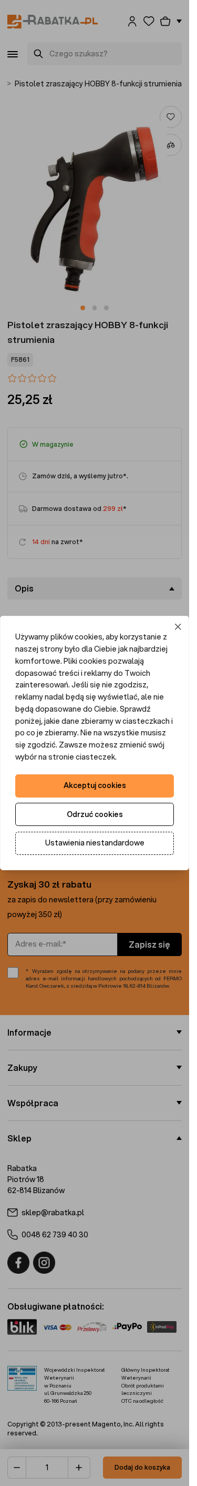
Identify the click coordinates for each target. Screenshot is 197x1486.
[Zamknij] (178, 627)
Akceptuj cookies (95, 785)
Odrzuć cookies (95, 814)
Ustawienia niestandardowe (94, 843)
